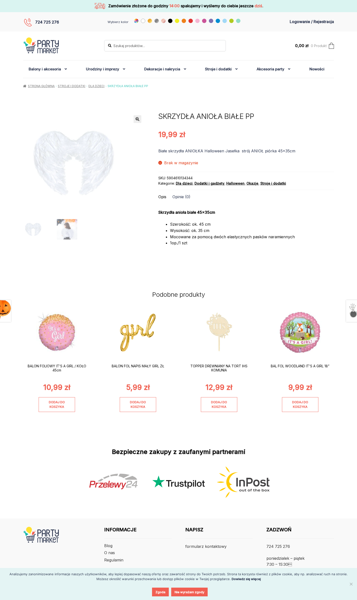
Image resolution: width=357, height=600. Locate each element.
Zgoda (160, 592)
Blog (108, 545)
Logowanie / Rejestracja (312, 21)
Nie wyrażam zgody (189, 592)
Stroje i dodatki (218, 69)
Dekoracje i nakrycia (162, 69)
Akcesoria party (270, 69)
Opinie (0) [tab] (181, 196)
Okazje (252, 183)
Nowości (316, 69)
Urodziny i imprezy (102, 69)
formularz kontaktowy (206, 546)
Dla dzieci (96, 86)
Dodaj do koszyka (57, 404)
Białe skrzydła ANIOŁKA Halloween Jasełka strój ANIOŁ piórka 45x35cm (226, 150)
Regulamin (113, 560)
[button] (137, 119)
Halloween (235, 183)
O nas (109, 552)
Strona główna (41, 86)
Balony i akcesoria (45, 69)
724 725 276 (47, 22)
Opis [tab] (162, 196)
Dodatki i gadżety (209, 183)
